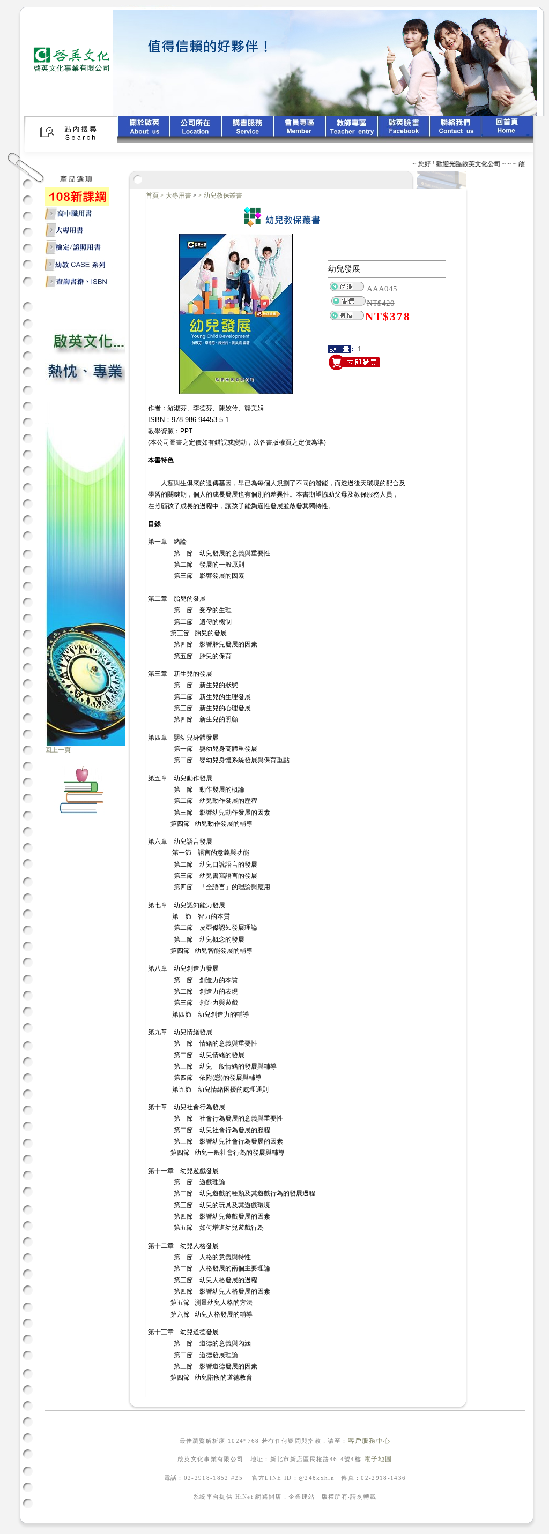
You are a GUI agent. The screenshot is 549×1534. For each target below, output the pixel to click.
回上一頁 (58, 750)
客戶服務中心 (369, 1441)
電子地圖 (378, 1459)
